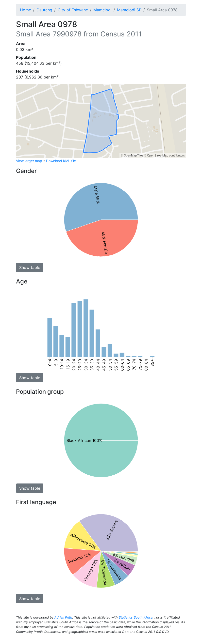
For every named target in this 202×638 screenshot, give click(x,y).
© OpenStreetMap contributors (164, 155)
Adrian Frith (63, 617)
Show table (29, 267)
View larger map (29, 161)
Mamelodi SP (129, 9)
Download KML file (61, 161)
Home (25, 9)
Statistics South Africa (135, 617)
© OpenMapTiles (132, 155)
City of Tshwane (73, 9)
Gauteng (44, 9)
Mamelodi (102, 9)
